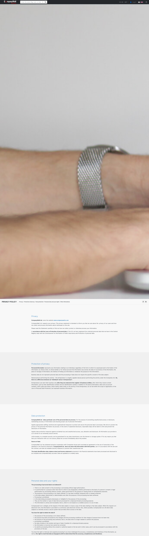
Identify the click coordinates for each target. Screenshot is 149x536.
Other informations (65, 301)
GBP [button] (125, 2)
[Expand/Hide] (43, 2)
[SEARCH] (45, 2)
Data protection (39, 301)
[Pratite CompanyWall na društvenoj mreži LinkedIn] (146, 302)
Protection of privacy (29, 301)
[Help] (146, 2)
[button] (141, 2)
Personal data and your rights (51, 301)
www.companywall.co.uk (61, 320)
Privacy (21, 301)
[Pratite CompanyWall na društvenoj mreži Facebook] (143, 302)
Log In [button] (134, 2)
